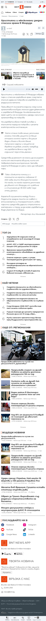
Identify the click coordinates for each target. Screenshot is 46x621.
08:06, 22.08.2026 (17, 471)
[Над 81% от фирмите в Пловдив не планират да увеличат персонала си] (5, 418)
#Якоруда (6, 224)
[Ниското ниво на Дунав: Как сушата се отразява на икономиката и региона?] (5, 384)
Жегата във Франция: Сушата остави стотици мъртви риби (23, 488)
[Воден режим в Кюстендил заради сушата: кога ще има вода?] (5, 395)
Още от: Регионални (16, 327)
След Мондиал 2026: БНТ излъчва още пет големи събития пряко (24, 307)
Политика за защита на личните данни (21, 604)
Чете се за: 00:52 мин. (20, 483)
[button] (36, 618)
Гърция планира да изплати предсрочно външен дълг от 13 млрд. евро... (25, 313)
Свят (15, 12)
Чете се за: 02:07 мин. (20, 492)
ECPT (3, 604)
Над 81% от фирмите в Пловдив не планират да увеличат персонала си (27, 417)
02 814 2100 (8, 588)
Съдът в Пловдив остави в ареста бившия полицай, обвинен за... (23, 272)
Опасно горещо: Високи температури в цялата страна (27, 405)
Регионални (13, 16)
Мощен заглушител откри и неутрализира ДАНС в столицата (20, 509)
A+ (39, 28)
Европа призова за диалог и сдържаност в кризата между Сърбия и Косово (23, 76)
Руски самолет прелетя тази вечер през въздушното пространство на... (24, 319)
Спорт (21, 12)
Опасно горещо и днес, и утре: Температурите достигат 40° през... (24, 258)
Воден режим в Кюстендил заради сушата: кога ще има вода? (25, 394)
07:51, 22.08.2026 (7, 503)
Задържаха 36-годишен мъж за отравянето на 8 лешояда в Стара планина (23, 239)
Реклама (23, 276)
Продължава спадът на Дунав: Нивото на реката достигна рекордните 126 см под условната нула (26, 372)
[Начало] (2, 12)
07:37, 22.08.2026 (17, 451)
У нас (22, 16)
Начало (4, 16)
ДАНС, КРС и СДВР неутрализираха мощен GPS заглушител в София (23, 245)
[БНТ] (4, 28)
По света (32, 483)
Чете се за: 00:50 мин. (20, 503)
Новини (8, 12)
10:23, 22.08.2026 (7, 440)
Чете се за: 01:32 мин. (20, 512)
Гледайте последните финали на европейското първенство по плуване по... (25, 301)
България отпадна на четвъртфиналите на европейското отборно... (25, 265)
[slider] (15, 89)
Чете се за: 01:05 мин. (30, 462)
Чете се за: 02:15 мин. (30, 451)
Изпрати (7, 572)
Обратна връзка (28, 601)
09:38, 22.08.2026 (17, 462)
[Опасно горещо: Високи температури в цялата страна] (5, 407)
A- (43, 28)
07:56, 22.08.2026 (7, 492)
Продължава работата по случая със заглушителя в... (17, 437)
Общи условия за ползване (10, 601)
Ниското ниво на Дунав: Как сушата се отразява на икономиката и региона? (25, 383)
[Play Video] (23, 51)
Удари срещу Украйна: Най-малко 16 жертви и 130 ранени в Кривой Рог (21, 479)
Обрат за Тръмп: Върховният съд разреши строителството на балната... (20, 499)
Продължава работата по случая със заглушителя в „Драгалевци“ (17, 363)
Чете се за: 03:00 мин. (30, 471)
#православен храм (19, 224)
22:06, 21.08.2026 (7, 512)
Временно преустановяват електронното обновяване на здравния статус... (25, 252)
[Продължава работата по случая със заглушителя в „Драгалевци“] (23, 346)
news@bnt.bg (9, 592)
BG (43, 2)
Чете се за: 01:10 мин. (20, 440)
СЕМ (37, 601)
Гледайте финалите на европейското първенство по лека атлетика (25, 294)
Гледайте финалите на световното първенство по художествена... (24, 288)
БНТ (2, 2)
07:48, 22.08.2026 (7, 483)
